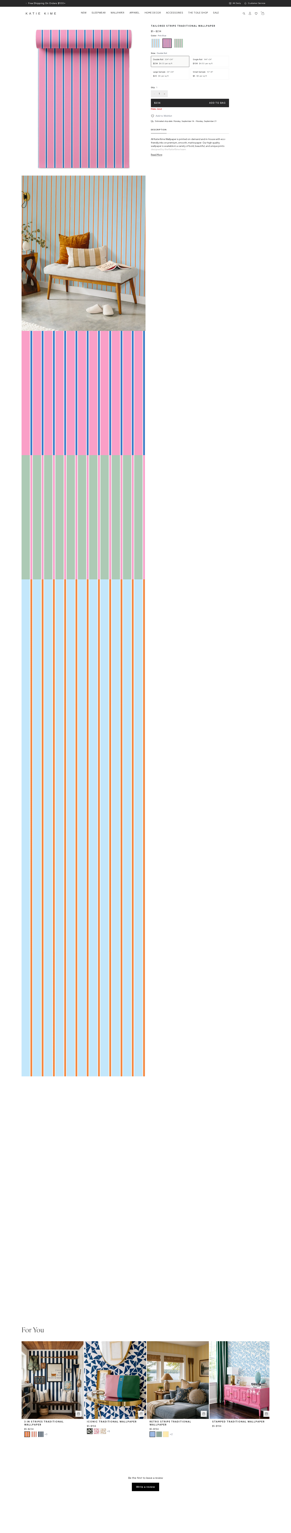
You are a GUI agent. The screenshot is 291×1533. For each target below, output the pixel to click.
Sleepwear (99, 12)
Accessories (174, 12)
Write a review (145, 1486)
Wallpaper (117, 12)
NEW (84, 12)
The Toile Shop (198, 12)
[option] (155, 43)
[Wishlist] (256, 13)
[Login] (250, 13)
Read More (156, 154)
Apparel (135, 12)
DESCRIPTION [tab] (159, 129)
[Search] (244, 13)
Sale (216, 12)
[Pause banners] (26, 3)
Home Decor (153, 12)
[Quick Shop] (78, 1414)
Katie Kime (42, 13)
